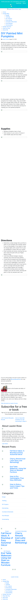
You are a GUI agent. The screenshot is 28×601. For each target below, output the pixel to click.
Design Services (7, 26)
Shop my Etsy (6, 28)
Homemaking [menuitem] (8, 592)
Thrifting (8, 17)
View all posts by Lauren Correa (9, 403)
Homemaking (9, 25)
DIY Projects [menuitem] (8, 586)
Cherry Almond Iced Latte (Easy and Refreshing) (17, 460)
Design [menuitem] (7, 583)
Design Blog (6, 13)
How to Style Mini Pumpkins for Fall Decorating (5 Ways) (20, 419)
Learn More (5, 443)
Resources (7, 572)
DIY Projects (9, 18)
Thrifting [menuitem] (7, 584)
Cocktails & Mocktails (11, 21)
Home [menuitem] (4, 579)
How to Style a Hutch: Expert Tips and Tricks (17, 486)
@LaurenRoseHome (15, 379)
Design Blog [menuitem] (6, 581)
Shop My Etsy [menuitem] (6, 596)
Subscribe (18, 3)
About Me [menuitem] (5, 597)
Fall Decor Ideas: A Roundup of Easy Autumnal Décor (17, 452)
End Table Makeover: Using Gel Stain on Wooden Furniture (18, 469)
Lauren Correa (5, 39)
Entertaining (9, 20)
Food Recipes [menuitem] (8, 591)
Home (4, 12)
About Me (5, 30)
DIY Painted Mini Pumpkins (11, 35)
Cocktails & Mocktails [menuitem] (11, 589)
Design (7, 15)
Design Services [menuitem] (7, 594)
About (24, 3)
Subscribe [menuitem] (5, 599)
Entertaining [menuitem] (8, 587)
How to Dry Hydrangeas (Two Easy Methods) (17, 478)
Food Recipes (9, 23)
